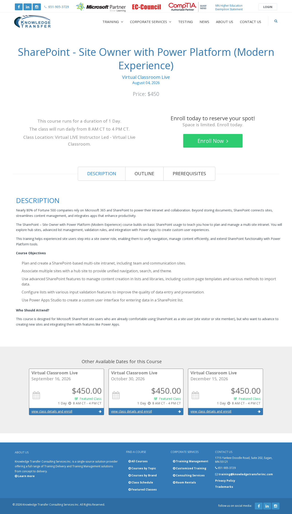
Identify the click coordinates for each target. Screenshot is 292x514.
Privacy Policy (225, 481)
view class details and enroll (51, 411)
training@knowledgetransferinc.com (246, 474)
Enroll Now (211, 140)
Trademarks (224, 487)
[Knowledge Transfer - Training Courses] (42, 22)
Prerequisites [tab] (189, 173)
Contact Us (250, 21)
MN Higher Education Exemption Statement (229, 7)
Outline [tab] (144, 173)
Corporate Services (149, 21)
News (204, 21)
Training (111, 21)
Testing (185, 21)
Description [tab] (101, 173)
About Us (224, 21)
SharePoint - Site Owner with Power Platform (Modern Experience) (146, 58)
